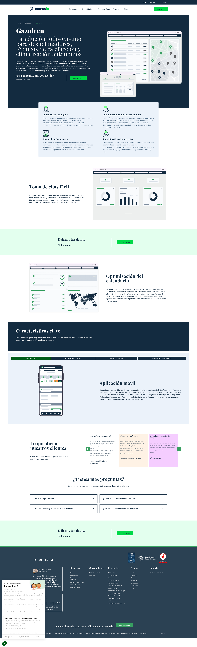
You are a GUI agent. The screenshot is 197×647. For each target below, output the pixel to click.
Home (20, 23)
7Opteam (134, 575)
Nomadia (134, 573)
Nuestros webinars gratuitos (76, 578)
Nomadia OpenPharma (115, 585)
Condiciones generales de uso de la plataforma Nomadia (69, 633)
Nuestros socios (94, 573)
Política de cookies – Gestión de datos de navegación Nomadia (102, 633)
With (132, 588)
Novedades (74, 575)
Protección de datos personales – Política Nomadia (134, 633)
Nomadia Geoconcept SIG (116, 603)
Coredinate (111, 573)
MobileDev (134, 585)
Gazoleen (111, 578)
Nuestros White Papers (77, 582)
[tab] (31, 358)
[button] (88, 449)
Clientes (92, 575)
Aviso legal (48, 633)
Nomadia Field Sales (114, 596)
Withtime (111, 601)
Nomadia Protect (113, 583)
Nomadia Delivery (114, 580)
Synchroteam (112, 588)
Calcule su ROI (75, 587)
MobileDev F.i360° (114, 598)
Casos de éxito (75, 585)
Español (164, 2)
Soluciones (28, 23)
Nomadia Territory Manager (116, 591)
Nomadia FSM (112, 575)
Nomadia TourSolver (114, 593)
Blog (71, 573)
